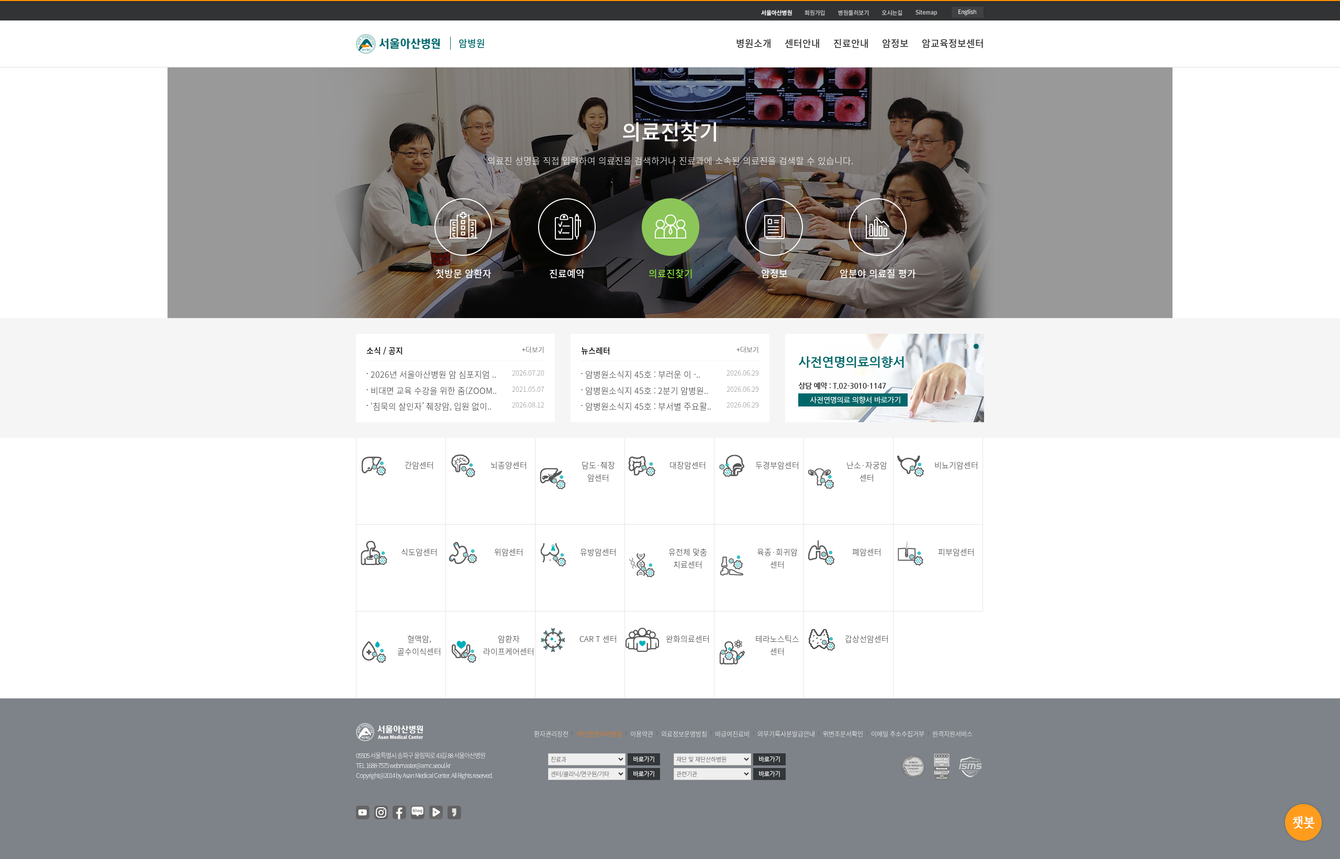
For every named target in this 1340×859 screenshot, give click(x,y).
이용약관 (641, 734)
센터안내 (802, 43)
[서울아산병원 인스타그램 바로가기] (381, 813)
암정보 (895, 43)
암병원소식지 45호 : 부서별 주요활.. (648, 406)
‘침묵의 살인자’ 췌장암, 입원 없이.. (431, 406)
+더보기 (533, 349)
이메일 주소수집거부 (897, 734)
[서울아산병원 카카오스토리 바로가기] (455, 813)
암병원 (472, 43)
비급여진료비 (732, 734)
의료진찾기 (671, 273)
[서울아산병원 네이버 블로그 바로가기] (418, 813)
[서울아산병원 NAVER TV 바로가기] (436, 813)
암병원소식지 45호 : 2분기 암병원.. (646, 390)
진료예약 (567, 273)
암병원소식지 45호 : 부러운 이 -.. (642, 374)
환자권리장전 (551, 734)
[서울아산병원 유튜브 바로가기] (363, 813)
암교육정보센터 (953, 43)
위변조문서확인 (843, 734)
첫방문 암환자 (464, 273)
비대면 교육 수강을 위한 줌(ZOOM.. (434, 390)
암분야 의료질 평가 (878, 273)
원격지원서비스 (952, 734)
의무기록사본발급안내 (786, 734)
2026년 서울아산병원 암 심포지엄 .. (433, 374)
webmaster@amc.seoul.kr (419, 765)
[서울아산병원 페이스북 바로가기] (400, 813)
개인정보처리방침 (599, 734)
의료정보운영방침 (684, 734)
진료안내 (851, 43)
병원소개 (754, 43)
